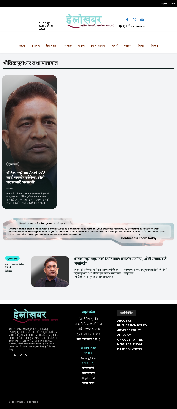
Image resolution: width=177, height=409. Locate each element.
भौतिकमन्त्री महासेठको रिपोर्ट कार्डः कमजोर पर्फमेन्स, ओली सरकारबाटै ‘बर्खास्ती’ (25, 177)
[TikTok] (20, 355)
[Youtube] (142, 19)
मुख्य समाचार (12, 164)
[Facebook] (127, 19)
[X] (26, 355)
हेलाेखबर (9, 188)
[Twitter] (134, 19)
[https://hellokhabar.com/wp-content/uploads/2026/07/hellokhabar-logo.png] (88, 22)
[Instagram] (15, 355)
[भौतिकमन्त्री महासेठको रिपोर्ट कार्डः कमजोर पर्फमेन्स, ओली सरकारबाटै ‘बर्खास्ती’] (29, 142)
